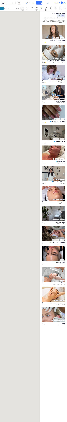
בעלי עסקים (11, 3)
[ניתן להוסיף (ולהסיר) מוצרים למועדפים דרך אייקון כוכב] (42, 40)
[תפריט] (4, 3)
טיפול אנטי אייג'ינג (61, 15)
